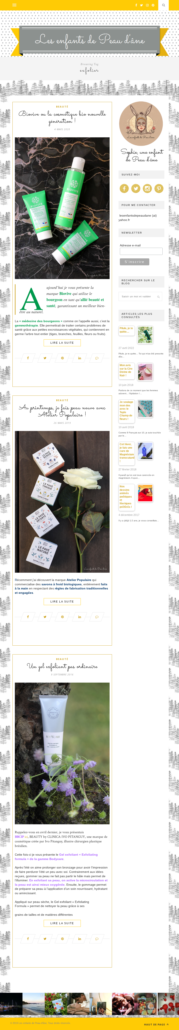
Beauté (62, 106)
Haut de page (155, 1024)
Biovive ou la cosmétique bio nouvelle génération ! (62, 117)
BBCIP (19, 837)
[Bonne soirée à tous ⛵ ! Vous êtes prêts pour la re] (11, 1004)
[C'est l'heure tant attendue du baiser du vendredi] (78, 1004)
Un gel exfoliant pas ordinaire (62, 667)
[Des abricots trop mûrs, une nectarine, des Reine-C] (145, 1004)
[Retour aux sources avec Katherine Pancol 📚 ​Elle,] (56, 1004)
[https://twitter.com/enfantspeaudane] (135, 193)
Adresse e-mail (130, 245)
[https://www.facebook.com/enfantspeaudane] (124, 193)
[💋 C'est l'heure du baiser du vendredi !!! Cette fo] (123, 1004)
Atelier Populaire (79, 580)
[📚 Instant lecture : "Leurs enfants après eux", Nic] (101, 1004)
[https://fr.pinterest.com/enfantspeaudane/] (158, 193)
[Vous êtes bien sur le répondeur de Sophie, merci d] (33, 1004)
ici (26, 837)
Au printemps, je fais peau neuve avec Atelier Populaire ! (62, 411)
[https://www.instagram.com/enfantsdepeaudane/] (147, 193)
